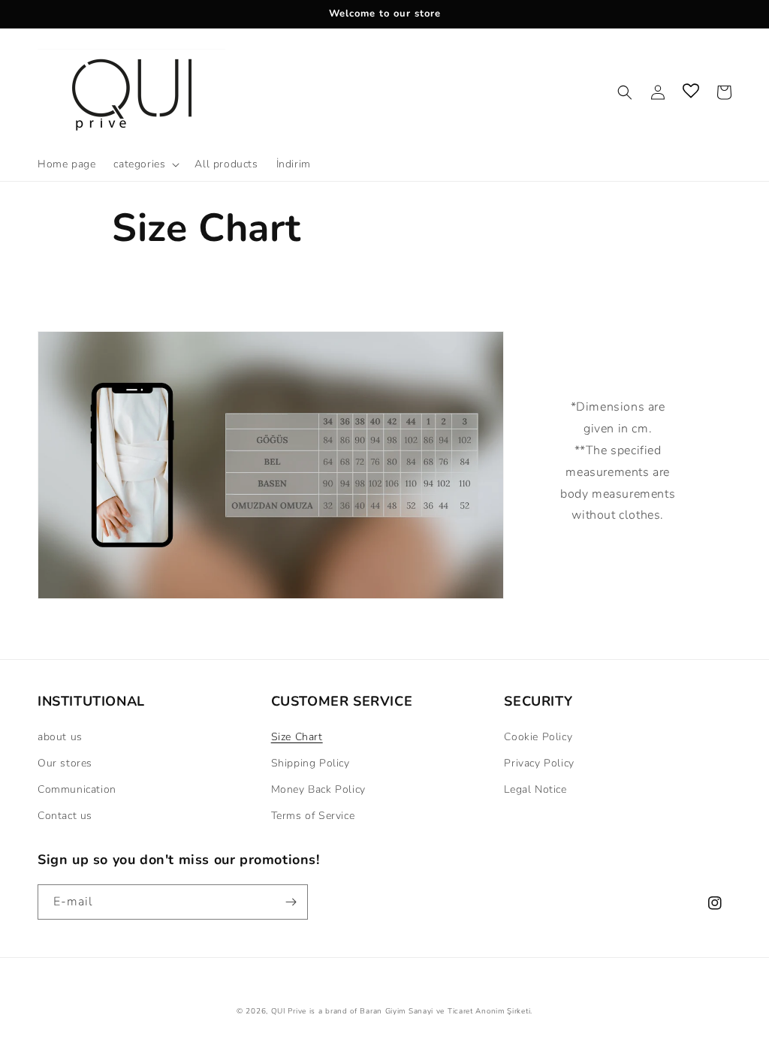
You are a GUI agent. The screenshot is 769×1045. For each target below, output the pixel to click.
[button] (144, 164)
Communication (77, 789)
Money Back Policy (318, 789)
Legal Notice (535, 789)
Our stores (65, 763)
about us (60, 737)
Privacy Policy (539, 763)
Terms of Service (313, 816)
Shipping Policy (310, 763)
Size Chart (297, 737)
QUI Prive (288, 1011)
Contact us (65, 816)
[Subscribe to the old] (290, 902)
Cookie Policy (538, 737)
